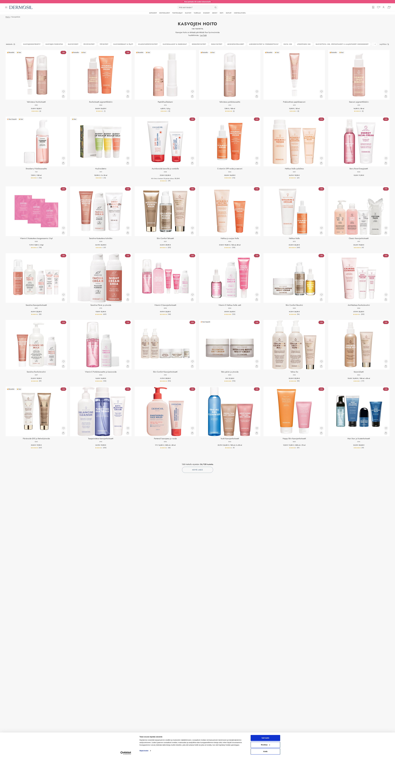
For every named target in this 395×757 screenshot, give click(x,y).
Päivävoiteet (89, 44)
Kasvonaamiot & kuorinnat (175, 44)
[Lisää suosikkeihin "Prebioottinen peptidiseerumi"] (321, 91)
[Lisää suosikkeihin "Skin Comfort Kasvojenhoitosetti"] (192, 361)
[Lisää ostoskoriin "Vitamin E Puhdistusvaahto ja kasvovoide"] (128, 366)
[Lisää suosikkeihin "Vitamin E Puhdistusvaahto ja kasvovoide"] (128, 361)
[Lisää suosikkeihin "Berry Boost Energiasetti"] (386, 158)
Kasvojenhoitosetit (31, 44)
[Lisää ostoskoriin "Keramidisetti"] (386, 366)
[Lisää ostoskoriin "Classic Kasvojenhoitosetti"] (386, 233)
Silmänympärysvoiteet (148, 44)
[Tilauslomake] (373, 7)
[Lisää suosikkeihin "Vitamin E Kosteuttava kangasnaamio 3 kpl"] (63, 228)
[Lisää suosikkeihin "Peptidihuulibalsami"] (192, 91)
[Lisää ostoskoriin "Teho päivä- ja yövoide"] (257, 366)
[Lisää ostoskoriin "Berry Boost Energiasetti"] (386, 163)
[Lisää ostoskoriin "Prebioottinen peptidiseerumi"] (321, 96)
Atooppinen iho (304, 44)
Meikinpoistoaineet (235, 44)
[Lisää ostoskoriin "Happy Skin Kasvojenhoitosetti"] (321, 433)
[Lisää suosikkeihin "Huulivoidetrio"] (128, 158)
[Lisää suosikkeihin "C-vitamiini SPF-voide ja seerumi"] (257, 158)
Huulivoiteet (216, 44)
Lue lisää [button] (203, 35)
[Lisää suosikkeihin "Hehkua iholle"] (321, 228)
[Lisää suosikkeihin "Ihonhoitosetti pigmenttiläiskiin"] (128, 91)
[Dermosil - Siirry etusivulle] (21, 7)
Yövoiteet (104, 44)
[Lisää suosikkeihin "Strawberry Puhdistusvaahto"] (63, 158)
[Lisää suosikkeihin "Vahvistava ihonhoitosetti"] (63, 91)
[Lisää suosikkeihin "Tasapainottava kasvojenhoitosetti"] (128, 428)
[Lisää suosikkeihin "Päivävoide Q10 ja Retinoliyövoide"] (63, 428)
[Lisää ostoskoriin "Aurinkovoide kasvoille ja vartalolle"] (192, 163)
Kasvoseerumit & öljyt (123, 44)
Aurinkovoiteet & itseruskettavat (263, 44)
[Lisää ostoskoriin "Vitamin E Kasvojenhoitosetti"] (192, 299)
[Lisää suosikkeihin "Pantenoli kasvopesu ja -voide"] (192, 428)
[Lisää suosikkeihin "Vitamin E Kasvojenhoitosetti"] (192, 294)
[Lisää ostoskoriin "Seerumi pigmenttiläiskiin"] (386, 96)
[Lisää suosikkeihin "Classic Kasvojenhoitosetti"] (386, 228)
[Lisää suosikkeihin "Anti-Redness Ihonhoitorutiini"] (386, 294)
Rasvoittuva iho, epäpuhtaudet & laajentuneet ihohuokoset (342, 44)
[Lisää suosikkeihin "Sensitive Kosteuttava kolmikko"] (128, 228)
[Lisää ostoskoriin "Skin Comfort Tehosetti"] (192, 233)
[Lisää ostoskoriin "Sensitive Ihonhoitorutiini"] (63, 366)
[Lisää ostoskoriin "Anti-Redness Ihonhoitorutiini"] (386, 299)
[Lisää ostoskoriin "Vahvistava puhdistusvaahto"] (257, 96)
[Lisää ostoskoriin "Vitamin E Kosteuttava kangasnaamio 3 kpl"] (63, 233)
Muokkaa (264, 745)
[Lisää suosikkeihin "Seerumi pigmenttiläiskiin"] (386, 91)
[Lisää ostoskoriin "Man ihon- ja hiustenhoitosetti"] (386, 433)
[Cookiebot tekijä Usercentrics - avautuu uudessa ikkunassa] (126, 753)
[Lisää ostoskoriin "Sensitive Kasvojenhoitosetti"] (63, 299)
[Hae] (215, 7)
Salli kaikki (265, 738)
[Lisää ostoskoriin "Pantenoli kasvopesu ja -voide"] (192, 433)
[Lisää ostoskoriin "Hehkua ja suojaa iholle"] (257, 233)
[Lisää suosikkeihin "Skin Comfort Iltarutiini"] (321, 294)
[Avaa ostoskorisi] (389, 7)
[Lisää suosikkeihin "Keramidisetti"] (386, 361)
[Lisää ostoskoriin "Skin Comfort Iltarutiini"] (321, 299)
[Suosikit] (378, 7)
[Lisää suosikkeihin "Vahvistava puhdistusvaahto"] (257, 91)
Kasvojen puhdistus (54, 44)
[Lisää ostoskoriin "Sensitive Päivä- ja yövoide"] (128, 299)
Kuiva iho (288, 44)
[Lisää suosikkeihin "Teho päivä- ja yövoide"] (257, 361)
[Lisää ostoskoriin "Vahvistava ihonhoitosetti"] (63, 96)
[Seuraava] (375, 44)
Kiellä (265, 751)
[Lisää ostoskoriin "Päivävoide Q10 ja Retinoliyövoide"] (63, 433)
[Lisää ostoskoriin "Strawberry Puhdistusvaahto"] (63, 163)
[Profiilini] (383, 7)
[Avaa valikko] (6, 7)
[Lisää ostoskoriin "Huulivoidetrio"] (128, 163)
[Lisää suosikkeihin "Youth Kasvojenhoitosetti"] (257, 428)
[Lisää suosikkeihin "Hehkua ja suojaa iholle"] (257, 228)
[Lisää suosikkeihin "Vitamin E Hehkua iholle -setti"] (257, 294)
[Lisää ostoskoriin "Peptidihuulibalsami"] (192, 96)
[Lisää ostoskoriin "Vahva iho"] (321, 366)
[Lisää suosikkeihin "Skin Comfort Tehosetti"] (192, 228)
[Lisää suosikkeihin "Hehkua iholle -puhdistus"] (321, 158)
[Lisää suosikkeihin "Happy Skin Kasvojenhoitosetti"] (321, 428)
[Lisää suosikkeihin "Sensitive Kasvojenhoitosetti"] (63, 294)
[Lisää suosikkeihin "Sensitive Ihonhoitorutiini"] (63, 361)
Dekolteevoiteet (199, 44)
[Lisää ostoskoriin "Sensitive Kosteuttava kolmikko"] (128, 233)
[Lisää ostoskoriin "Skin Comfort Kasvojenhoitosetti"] (192, 366)
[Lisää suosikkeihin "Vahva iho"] (321, 361)
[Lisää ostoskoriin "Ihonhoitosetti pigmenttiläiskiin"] (128, 96)
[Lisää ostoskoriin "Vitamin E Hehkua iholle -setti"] (257, 299)
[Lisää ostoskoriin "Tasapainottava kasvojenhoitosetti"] (128, 433)
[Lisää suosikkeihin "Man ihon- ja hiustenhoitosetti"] (386, 428)
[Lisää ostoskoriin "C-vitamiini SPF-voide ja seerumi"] (257, 163)
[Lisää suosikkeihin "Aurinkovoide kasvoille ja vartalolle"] (192, 158)
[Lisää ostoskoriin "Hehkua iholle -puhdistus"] (321, 163)
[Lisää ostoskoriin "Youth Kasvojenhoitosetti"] (257, 433)
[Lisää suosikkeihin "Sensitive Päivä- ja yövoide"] (128, 294)
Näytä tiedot (144, 751)
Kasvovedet (73, 44)
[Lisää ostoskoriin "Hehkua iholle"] (321, 233)
